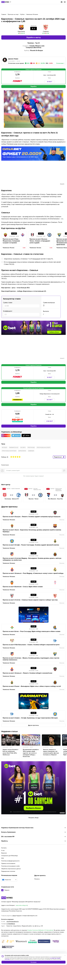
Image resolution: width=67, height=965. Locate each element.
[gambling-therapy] (56, 941)
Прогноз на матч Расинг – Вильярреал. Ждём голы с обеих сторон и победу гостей (32, 686)
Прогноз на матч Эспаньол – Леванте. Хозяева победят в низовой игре (27, 673)
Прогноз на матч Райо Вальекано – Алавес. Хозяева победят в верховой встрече (31, 644)
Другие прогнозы (9, 507)
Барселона (21, 31)
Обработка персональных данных (11, 868)
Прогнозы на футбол (9, 450)
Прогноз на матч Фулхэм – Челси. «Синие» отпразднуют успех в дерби (40, 241)
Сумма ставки (7, 302)
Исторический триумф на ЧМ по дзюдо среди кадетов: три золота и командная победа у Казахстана (31, 753)
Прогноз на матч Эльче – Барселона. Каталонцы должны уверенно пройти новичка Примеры (32, 530)
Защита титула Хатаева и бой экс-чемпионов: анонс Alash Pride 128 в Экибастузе (10, 752)
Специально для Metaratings (9, 855)
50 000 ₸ (49, 81)
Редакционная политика (8, 871)
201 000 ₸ (49, 399)
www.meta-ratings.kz (21, 905)
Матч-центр (5, 484)
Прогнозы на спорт (43, 447)
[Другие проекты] (6, 2)
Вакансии (4, 853)
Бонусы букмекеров (8, 832)
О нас (3, 850)
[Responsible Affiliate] (8, 947)
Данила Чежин (13, 59)
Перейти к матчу (33, 37)
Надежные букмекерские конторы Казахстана (17, 827)
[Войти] (61, 2)
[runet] (3, 941)
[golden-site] (10, 941)
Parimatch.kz (13, 447)
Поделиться (58, 457)
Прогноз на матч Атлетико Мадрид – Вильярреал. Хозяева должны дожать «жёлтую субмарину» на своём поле (32, 559)
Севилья (46, 31)
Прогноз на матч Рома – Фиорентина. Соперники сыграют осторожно (11, 241)
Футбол (4, 447)
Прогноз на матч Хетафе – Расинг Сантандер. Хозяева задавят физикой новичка (31, 545)
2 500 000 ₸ (49, 421)
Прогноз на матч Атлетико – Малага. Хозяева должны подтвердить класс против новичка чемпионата (31, 659)
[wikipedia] (21, 941)
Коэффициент (7, 311)
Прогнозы (31, 447)
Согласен (33, 962)
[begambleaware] (44, 941)
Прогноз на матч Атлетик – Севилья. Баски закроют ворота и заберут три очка (30, 600)
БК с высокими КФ (7, 836)
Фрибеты (4, 841)
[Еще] (65, 2)
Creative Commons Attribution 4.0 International (40, 930)
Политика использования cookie (10, 866)
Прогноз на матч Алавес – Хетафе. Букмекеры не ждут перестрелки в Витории (30, 718)
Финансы (37, 879)
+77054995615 (11, 923)
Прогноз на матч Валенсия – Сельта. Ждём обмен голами (23, 586)
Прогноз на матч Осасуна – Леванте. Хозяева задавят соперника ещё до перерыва (31, 516)
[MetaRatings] (7, 897)
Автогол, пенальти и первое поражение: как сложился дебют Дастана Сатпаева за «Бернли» (51, 752)
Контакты (4, 848)
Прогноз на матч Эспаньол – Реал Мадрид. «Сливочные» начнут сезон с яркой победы (33, 573)
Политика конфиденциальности (10, 861)
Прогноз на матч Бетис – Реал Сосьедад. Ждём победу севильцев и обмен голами (31, 631)
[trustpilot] (32, 941)
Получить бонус (34, 817)
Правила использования (8, 863)
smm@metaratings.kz (13, 921)
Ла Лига (22, 447)
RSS (2, 858)
